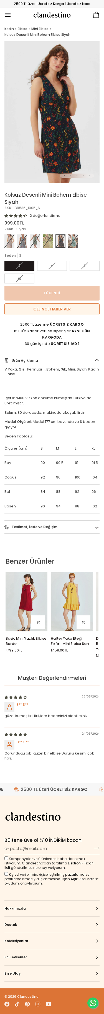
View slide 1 (64, 175)
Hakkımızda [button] (15, 908)
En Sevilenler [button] (15, 957)
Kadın (9, 28)
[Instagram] (37, 1004)
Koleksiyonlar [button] (16, 941)
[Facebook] (6, 1004)
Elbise (22, 28)
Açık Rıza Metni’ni (85, 879)
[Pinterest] (27, 1004)
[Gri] (22, 241)
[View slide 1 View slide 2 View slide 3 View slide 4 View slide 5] (52, 112)
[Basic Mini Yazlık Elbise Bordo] (26, 601)
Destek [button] (10, 924)
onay (42, 867)
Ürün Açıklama (24, 360)
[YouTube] (48, 1004)
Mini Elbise (40, 28)
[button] (15, 215)
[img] (15, 697)
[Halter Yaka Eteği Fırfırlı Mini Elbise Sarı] (72, 601)
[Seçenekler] (38, 622)
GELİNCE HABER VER (52, 309)
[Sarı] (48, 241)
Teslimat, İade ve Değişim (34, 526)
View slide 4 (83, 175)
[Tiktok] (17, 1004)
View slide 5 (89, 175)
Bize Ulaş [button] (12, 973)
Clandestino (28, 996)
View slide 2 (70, 175)
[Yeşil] (73, 241)
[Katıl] (95, 847)
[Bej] (9, 241)
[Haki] (35, 241)
